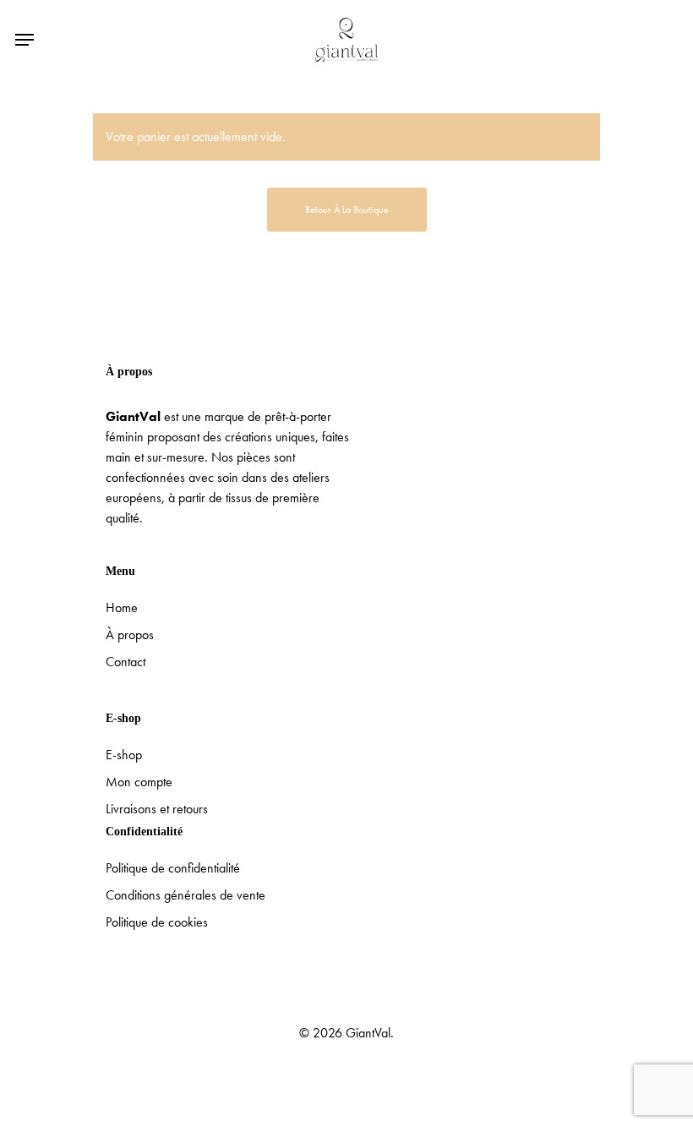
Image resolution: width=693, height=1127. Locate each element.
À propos (130, 634)
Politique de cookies (157, 922)
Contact (125, 661)
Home (122, 607)
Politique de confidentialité (173, 868)
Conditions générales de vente (185, 895)
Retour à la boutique (347, 209)
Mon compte (139, 782)
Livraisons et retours (157, 809)
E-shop (124, 754)
